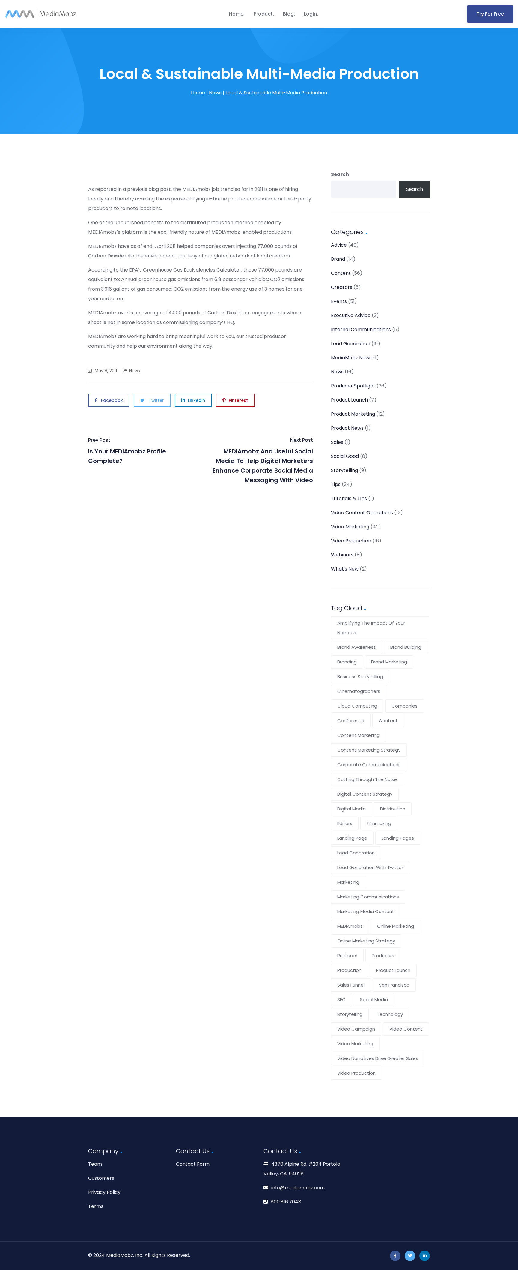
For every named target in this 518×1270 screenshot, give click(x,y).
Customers (101, 1178)
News (215, 92)
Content (341, 273)
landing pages (398, 838)
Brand (338, 259)
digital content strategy (364, 794)
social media (374, 999)
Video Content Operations (362, 512)
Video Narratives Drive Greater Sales (377, 1058)
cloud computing (357, 706)
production (349, 970)
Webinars (342, 554)
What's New (345, 568)
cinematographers (358, 691)
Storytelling (344, 470)
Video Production (351, 540)
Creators (341, 287)
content (388, 720)
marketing (348, 882)
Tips (336, 484)
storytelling (349, 1014)
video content (406, 1029)
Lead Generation (350, 343)
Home (236, 13)
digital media (351, 809)
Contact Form (193, 1164)
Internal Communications (361, 329)
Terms (95, 1206)
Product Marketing (353, 414)
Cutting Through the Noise (367, 779)
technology (390, 1014)
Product (263, 13)
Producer (347, 955)
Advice (339, 245)
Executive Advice (351, 315)
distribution (392, 809)
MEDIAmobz (350, 926)
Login (310, 13)
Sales (337, 442)
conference (350, 720)
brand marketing (389, 662)
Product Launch (349, 399)
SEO (341, 999)
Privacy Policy (104, 1192)
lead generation (356, 853)
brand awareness (356, 647)
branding (347, 662)
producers (383, 955)
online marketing (395, 926)
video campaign (356, 1029)
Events (339, 301)
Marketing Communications (368, 897)
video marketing (355, 1043)
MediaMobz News (351, 357)
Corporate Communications (369, 764)
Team (95, 1164)
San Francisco (394, 985)
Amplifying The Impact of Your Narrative (371, 628)
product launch (393, 970)
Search (340, 174)
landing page (352, 838)
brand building (405, 647)
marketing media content (365, 911)
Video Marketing (350, 526)
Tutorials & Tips (349, 498)
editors (344, 823)
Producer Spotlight (353, 385)
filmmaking (379, 823)
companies (404, 706)
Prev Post (127, 451)
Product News (347, 428)
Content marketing (358, 735)
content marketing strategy (368, 750)
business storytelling (360, 676)
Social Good (345, 456)
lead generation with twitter (370, 867)
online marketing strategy (366, 941)
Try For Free (490, 13)
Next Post (263, 460)
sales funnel (351, 985)
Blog (288, 13)
